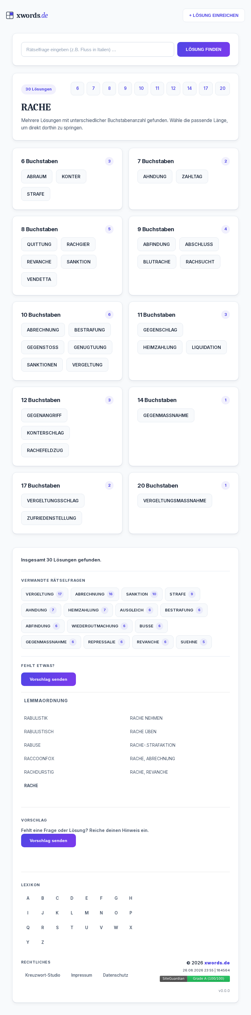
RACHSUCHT (200, 261)
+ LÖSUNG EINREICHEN (213, 15)
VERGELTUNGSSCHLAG (53, 500)
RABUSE (32, 745)
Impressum (81, 975)
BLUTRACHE (156, 261)
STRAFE (35, 194)
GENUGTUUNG (90, 347)
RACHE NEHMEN (146, 718)
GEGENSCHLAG (160, 329)
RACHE (31, 785)
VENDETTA (39, 279)
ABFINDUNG (156, 244)
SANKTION (79, 261)
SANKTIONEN (42, 364)
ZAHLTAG (192, 176)
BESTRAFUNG (89, 329)
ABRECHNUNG (43, 329)
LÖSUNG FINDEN (203, 49)
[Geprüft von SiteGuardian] (195, 980)
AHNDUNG (155, 176)
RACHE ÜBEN (143, 731)
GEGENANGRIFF (44, 415)
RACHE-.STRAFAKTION (152, 745)
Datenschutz (115, 975)
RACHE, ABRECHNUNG (152, 758)
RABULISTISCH (39, 731)
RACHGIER (78, 244)
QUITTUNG (39, 244)
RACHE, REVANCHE (149, 772)
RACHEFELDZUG (45, 450)
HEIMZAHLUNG (160, 347)
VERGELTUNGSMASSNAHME (174, 500)
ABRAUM (37, 176)
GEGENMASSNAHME (166, 415)
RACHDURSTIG (39, 772)
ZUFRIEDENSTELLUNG (51, 518)
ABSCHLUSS (199, 244)
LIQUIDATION (206, 347)
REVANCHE (39, 261)
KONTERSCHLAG (45, 432)
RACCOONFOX (39, 758)
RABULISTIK (36, 718)
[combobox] (97, 49)
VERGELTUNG (87, 364)
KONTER (71, 176)
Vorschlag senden (48, 679)
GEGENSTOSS (42, 347)
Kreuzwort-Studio (42, 975)
